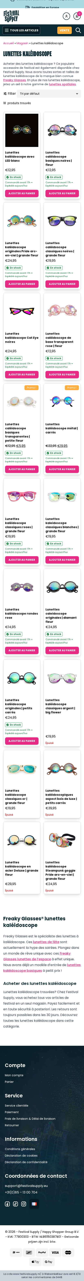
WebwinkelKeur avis (56, 1274)
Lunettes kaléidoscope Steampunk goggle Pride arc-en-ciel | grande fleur (60, 870)
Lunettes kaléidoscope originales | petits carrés (18, 706)
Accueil (8, 43)
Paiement (12, 1112)
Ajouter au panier (22, 193)
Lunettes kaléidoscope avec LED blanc (19, 156)
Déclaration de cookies (21, 1156)
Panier (9, 1082)
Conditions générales (20, 1149)
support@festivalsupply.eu (26, 1185)
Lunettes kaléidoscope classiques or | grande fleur (16, 797)
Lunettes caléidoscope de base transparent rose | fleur (59, 340)
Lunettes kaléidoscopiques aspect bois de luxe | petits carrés (61, 797)
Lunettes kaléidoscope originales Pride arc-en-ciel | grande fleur (21, 249)
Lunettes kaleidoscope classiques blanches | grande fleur (61, 525)
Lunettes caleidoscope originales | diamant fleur (61, 615)
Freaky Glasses (14, 80)
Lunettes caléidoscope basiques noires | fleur (58, 158)
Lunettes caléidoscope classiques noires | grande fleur (59, 249)
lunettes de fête (46, 942)
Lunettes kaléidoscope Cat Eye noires (22, 338)
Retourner (12, 1125)
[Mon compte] (66, 16)
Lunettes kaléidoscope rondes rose (21, 613)
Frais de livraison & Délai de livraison (30, 1119)
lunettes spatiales (62, 84)
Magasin (22, 43)
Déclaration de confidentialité (26, 1162)
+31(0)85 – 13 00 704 (21, 1192)
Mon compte (14, 1075)
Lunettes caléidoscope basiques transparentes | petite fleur (17, 432)
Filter (12, 93)
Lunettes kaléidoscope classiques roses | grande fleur (18, 525)
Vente (64, 30)
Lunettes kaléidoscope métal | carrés (61, 428)
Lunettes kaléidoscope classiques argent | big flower (60, 706)
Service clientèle (16, 1106)
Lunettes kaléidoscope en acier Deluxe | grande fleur (21, 868)
